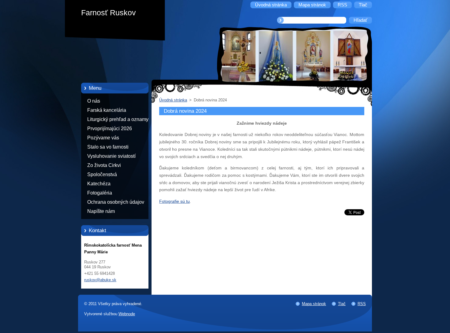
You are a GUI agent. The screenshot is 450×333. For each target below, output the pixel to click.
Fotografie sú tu (174, 201)
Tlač (342, 303)
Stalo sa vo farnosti (108, 146)
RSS (362, 303)
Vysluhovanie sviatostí (111, 156)
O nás (93, 101)
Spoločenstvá (102, 174)
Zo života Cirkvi (104, 165)
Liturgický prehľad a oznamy (117, 119)
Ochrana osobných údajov (115, 202)
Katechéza (99, 183)
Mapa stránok (314, 303)
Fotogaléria (99, 192)
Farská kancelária (106, 110)
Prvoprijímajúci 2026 (109, 128)
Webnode (126, 314)
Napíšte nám (101, 211)
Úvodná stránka (173, 100)
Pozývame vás (103, 137)
